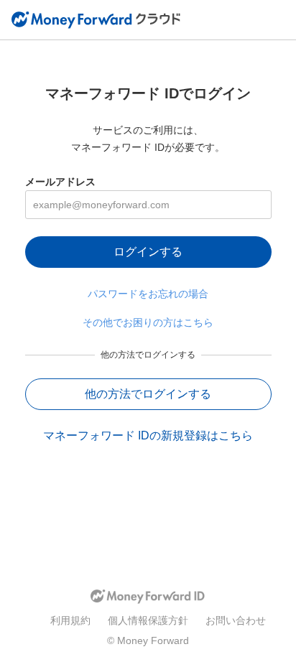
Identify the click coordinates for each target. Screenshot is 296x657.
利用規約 (70, 620)
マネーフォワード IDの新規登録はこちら (148, 435)
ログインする (148, 252)
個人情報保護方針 (148, 620)
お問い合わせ (235, 620)
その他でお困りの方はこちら (148, 322)
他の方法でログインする (148, 394)
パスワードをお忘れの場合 (148, 293)
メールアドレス (60, 181)
